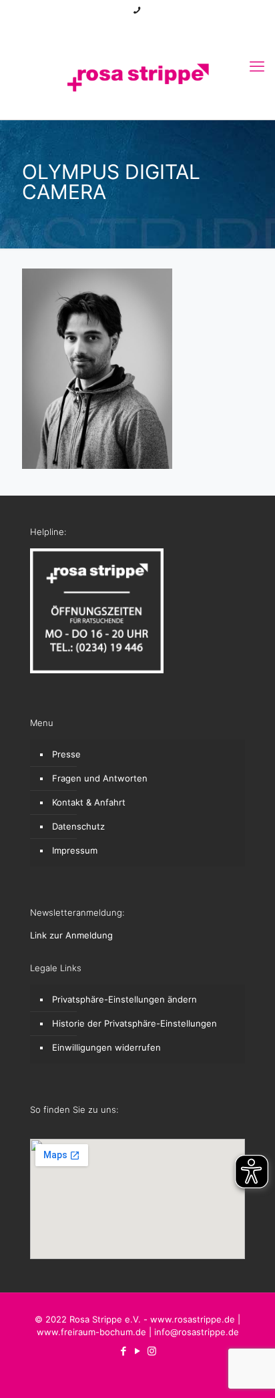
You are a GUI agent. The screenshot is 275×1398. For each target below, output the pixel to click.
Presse (66, 754)
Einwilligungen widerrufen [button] (106, 1047)
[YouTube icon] (138, 27)
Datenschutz (78, 826)
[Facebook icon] (121, 27)
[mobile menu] (257, 66)
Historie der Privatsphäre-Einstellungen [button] (134, 1023)
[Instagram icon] (155, 27)
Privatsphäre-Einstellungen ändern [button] (124, 999)
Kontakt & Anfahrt (88, 802)
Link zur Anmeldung (71, 935)
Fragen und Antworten (100, 778)
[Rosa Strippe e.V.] (137, 76)
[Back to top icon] (248, 1371)
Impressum (74, 850)
